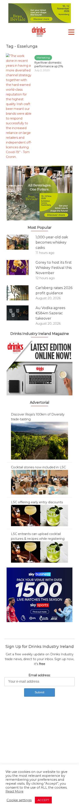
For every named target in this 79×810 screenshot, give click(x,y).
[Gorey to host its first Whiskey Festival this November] (21, 267)
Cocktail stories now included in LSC (38, 467)
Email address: (39, 675)
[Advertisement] (39, 745)
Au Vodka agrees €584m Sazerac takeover (50, 313)
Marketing (43, 57)
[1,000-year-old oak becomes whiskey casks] (21, 242)
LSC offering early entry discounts (37, 502)
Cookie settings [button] (19, 800)
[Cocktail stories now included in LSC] (39, 482)
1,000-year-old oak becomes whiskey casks (52, 242)
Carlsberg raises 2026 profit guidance (54, 290)
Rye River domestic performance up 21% (48, 64)
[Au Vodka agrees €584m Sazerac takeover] (21, 312)
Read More (14, 791)
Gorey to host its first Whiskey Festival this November (54, 267)
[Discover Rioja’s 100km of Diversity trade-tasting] (39, 440)
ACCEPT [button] (43, 800)
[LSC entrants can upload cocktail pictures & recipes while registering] (39, 552)
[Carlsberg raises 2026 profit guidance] (21, 292)
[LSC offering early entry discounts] (39, 515)
